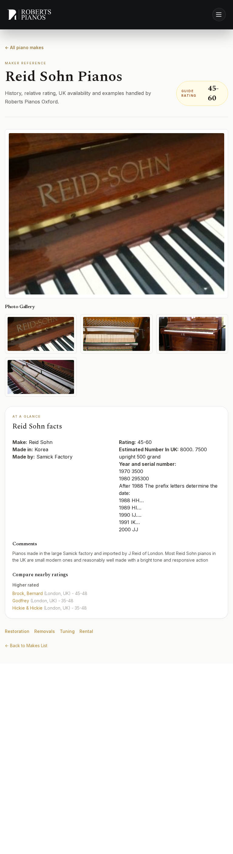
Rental (86, 631)
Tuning (67, 631)
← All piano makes (24, 47)
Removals (44, 631)
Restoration (17, 631)
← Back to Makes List (26, 645)
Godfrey (21, 600)
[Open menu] (219, 14)
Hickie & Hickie (28, 607)
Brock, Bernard (28, 593)
